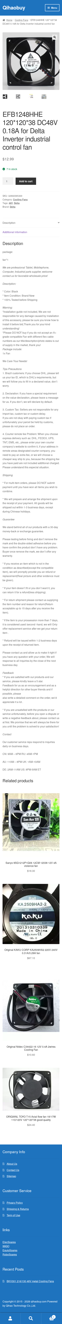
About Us (12, 1164)
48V (11, 203)
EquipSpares (10, 1250)
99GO (6, 1246)
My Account (10, 1318)
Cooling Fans (21, 20)
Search (31, 1318)
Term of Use (13, 1215)
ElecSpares (9, 1242)
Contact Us (13, 1170)
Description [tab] (9, 223)
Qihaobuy (14, 7)
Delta (17, 203)
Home (9, 20)
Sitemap (11, 1176)
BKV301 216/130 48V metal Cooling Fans (30, 1281)
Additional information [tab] (15, 232)
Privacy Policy (15, 1202)
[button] (54, 37)
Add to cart (25, 181)
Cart (47, 1315)
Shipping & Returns (18, 1209)
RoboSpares (10, 1254)
